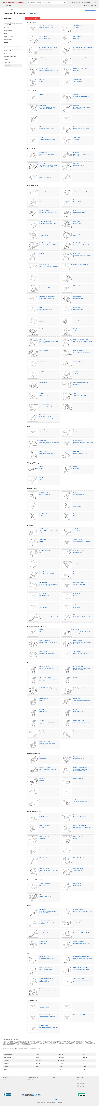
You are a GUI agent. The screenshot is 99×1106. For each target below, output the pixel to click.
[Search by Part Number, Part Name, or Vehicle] (64, 2)
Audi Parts (8, 5)
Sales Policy (35, 1099)
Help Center (93, 5)
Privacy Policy (50, 1099)
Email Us (82, 1083)
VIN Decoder (6, 1081)
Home (4, 9)
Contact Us (86, 5)
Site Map (54, 1081)
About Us (5, 1079)
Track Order (30, 1081)
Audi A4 (8, 9)
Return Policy (43, 1099)
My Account (30, 1079)
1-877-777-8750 (83, 1089)
